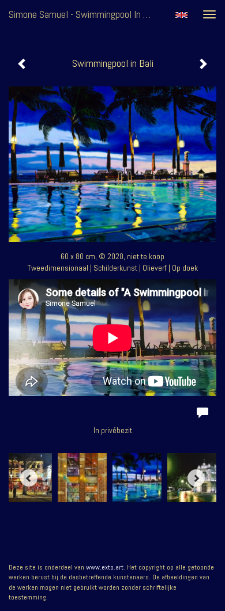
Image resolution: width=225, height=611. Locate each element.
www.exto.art (104, 567)
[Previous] (29, 478)
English (181, 15)
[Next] (196, 478)
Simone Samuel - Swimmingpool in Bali (83, 14)
